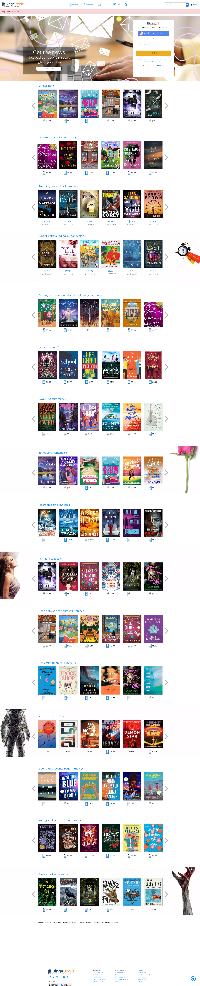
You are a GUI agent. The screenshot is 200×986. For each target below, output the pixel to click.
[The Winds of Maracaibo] (110, 680)
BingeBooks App (98, 981)
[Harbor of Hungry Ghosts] (110, 576)
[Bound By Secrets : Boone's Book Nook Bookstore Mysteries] (47, 104)
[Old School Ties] (153, 365)
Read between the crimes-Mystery (61, 610)
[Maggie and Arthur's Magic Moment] (68, 471)
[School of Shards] (68, 365)
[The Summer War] (153, 417)
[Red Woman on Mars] (89, 734)
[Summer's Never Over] (47, 417)
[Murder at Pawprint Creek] (89, 254)
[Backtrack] (68, 523)
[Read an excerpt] (44, 121)
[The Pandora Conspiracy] (47, 523)
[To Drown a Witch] (110, 838)
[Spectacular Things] (153, 786)
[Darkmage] (132, 104)
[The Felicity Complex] (153, 734)
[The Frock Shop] (68, 680)
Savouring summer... (52, 398)
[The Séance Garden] (132, 576)
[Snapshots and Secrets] (110, 313)
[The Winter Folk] (110, 892)
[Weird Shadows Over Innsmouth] (132, 892)
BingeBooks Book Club (145, 975)
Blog (116, 981)
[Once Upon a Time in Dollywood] (132, 786)
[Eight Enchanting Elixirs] (89, 576)
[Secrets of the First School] (47, 365)
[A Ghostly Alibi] (68, 313)
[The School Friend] (110, 365)
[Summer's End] (68, 417)
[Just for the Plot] (89, 104)
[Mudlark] (153, 680)
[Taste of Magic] (47, 313)
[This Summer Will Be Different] (132, 417)
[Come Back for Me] (68, 254)
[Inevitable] (132, 254)
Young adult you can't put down (59, 820)
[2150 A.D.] (68, 734)
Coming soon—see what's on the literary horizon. (69, 295)
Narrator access (142, 979)
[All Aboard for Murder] (89, 629)
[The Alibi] (153, 204)
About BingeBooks (98, 972)
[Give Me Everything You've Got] (153, 892)
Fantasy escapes (49, 558)
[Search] (187, 5)
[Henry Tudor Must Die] (153, 576)
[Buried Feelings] (132, 838)
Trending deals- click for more (58, 186)
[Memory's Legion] (110, 204)
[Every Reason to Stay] (153, 838)
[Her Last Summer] (110, 417)
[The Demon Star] (132, 734)
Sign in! (161, 66)
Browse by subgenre (121, 979)
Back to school (48, 347)
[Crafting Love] (153, 471)
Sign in (195, 5)
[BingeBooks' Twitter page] (53, 977)
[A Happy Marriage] (47, 204)
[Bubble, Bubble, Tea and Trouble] (110, 629)
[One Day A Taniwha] (153, 155)
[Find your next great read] (20, 4)
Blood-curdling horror (53, 874)
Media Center (97, 975)
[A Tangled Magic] (68, 576)
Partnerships (97, 977)
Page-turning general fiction (57, 662)
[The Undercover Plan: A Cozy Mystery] (132, 313)
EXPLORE (49, 69)
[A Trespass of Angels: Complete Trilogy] (153, 104)
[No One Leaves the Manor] (68, 838)
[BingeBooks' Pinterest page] (67, 977)
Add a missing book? (99, 979)
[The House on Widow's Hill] (68, 892)
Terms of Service (162, 60)
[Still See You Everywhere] (132, 204)
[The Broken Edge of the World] (89, 838)
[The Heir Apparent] (89, 786)
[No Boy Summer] (89, 417)
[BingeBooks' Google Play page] (66, 985)
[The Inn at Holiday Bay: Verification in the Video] (110, 104)
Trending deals (119, 972)
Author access (142, 977)
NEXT (152, 53)
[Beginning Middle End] (47, 680)
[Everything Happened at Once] (47, 734)
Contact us (141, 981)
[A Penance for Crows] (47, 892)
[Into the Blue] (68, 786)
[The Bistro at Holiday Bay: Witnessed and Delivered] (89, 155)
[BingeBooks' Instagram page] (57, 977)
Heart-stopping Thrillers (54, 504)
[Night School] (89, 365)
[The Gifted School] (132, 365)
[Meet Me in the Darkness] (132, 523)
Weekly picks (142, 972)
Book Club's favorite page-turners (60, 768)
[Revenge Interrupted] (153, 523)
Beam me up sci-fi (50, 716)
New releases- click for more (57, 137)
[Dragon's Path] (68, 204)
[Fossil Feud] (89, 471)
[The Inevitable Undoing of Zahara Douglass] (132, 155)
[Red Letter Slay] (110, 254)
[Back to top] (193, 979)
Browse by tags (120, 977)
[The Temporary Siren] (68, 104)
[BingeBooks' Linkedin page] (60, 977)
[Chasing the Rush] (132, 471)
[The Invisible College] (47, 254)
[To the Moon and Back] (110, 786)
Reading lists (119, 975)
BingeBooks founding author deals (61, 235)
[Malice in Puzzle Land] (153, 629)
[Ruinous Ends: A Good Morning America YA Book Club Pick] (47, 838)
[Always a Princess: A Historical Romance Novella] (47, 155)
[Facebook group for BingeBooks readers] (50, 977)
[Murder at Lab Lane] (110, 155)
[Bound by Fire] (89, 313)
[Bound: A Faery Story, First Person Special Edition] (68, 155)
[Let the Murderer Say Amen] (110, 523)
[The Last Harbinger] (153, 254)
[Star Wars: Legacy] (110, 734)
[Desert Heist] (89, 523)
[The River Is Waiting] (47, 786)
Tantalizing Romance (52, 452)
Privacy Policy (157, 61)
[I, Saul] (89, 204)
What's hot (46, 85)
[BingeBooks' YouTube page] (64, 977)
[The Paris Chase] (89, 680)
